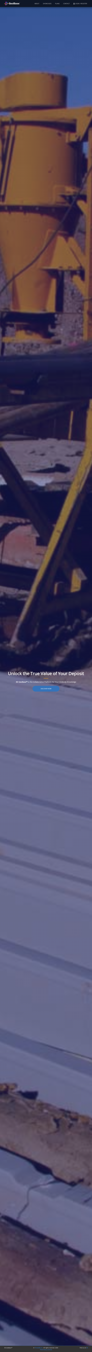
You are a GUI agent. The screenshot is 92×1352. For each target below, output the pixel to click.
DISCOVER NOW (46, 689)
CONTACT (66, 4)
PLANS (57, 4)
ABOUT (36, 4)
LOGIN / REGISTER (81, 4)
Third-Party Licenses (46, 1349)
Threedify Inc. (39, 1348)
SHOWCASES (47, 4)
